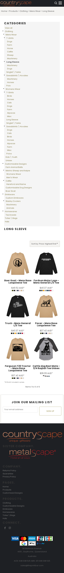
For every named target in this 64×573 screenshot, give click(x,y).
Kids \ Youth (11, 157)
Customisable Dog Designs (19, 187)
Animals (10, 208)
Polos (9, 153)
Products (13, 11)
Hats (7, 221)
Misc (9, 116)
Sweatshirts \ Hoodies (17, 75)
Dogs (9, 41)
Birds (9, 96)
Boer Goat (10, 191)
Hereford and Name (16, 184)
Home (4, 11)
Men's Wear (12, 177)
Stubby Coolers (13, 201)
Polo (8, 85)
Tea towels (11, 214)
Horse (10, 48)
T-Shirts (10, 92)
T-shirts (10, 38)
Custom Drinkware (15, 197)
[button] (55, 2)
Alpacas (11, 112)
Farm (9, 45)
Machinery (12, 58)
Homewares (11, 211)
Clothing (24, 11)
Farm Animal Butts (14, 167)
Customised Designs (13, 492)
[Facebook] (5, 528)
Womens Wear (13, 89)
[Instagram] (10, 528)
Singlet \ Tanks (13, 72)
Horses (10, 82)
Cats (9, 102)
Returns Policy (9, 470)
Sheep (10, 55)
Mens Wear (35, 11)
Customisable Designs (16, 163)
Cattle (10, 51)
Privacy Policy (9, 476)
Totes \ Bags (11, 218)
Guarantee (8, 473)
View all (8, 28)
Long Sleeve (12, 119)
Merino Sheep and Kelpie (18, 170)
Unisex (9, 160)
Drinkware (10, 194)
